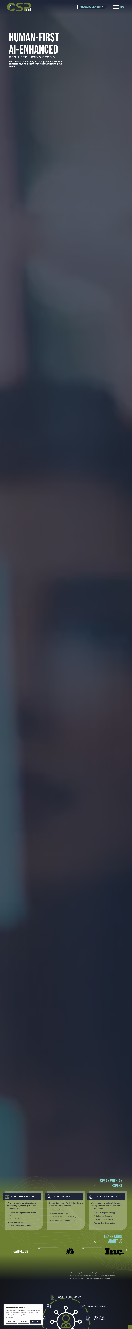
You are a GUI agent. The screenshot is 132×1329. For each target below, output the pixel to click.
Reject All (23, 1321)
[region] (23, 1314)
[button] (19, 7)
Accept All (35, 1321)
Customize (11, 1321)
